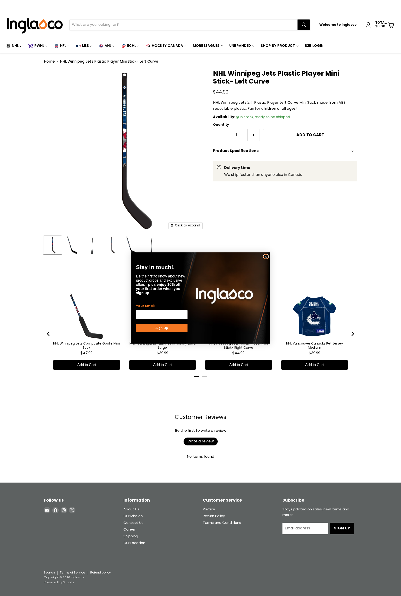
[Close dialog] (266, 256)
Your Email (145, 306)
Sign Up (161, 328)
